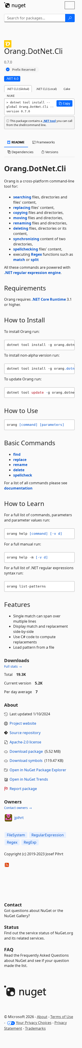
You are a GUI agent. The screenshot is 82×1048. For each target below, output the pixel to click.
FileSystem (16, 834)
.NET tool (49, 121)
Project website (23, 723)
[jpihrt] (8, 818)
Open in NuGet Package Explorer (38, 769)
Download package (26, 751)
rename (20, 464)
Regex (36, 254)
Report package (23, 788)
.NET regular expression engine (32, 272)
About (42, 1016)
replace (19, 459)
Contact (13, 905)
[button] (64, 103)
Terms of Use (61, 1016)
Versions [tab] (51, 152)
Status (11, 927)
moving (20, 217)
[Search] (70, 18)
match (19, 259)
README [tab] (18, 142)
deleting (20, 228)
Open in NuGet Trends (29, 779)
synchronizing (26, 238)
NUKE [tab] (11, 96)
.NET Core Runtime (49, 299)
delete (18, 469)
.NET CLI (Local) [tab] (46, 89)
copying (20, 212)
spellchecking (25, 249)
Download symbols (26, 760)
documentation (18, 488)
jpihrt (19, 817)
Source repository (25, 732)
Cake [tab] (67, 89)
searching (22, 197)
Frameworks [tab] (45, 142)
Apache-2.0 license (25, 742)
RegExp (30, 842)
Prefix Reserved (24, 69)
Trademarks (35, 1028)
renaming (22, 223)
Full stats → (13, 666)
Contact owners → (18, 808)
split (35, 259)
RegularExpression (47, 834)
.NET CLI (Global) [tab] (18, 89)
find (16, 454)
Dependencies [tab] (22, 152)
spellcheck (22, 475)
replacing (21, 207)
